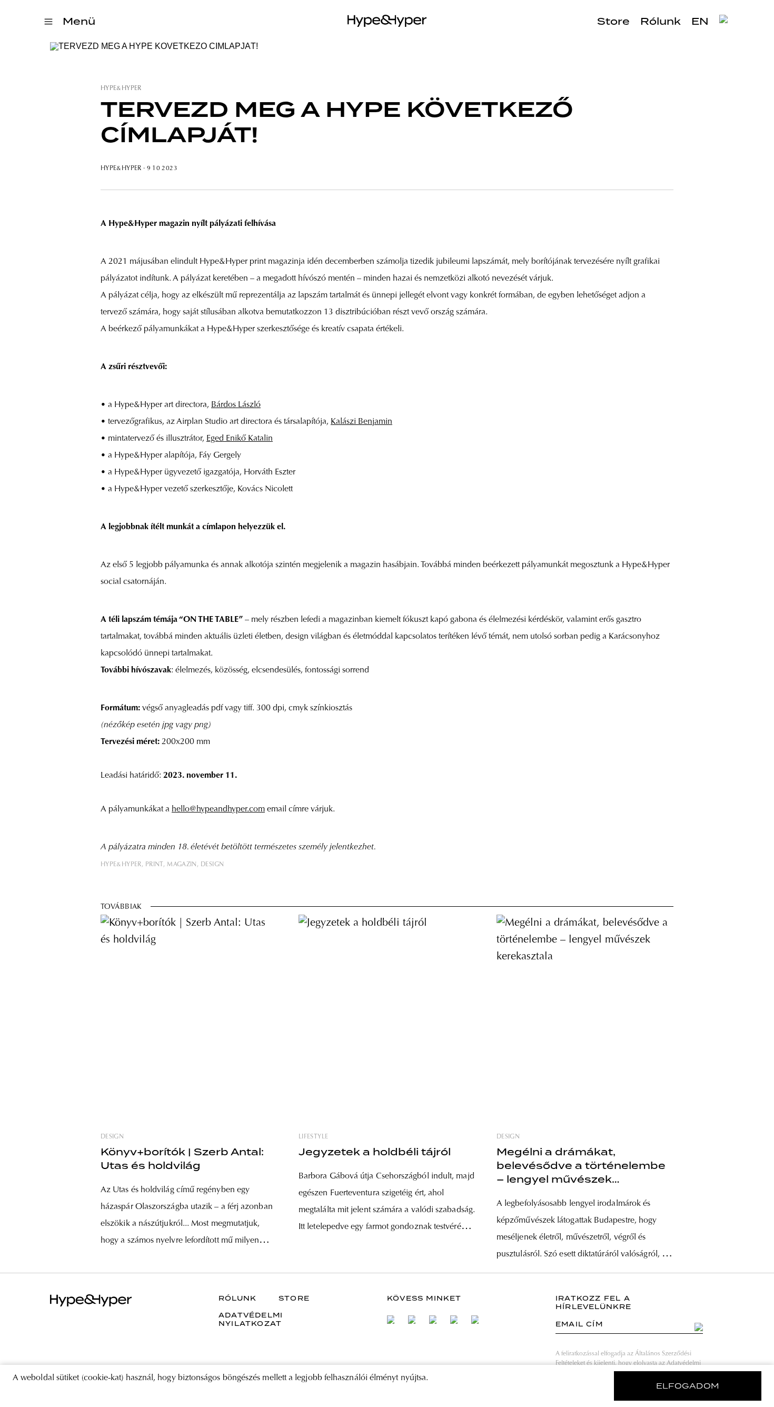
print (154, 864)
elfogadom (688, 1386)
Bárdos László (236, 405)
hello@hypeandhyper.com (218, 809)
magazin (182, 864)
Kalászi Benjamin (361, 422)
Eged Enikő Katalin (239, 438)
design (212, 864)
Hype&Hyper (121, 88)
